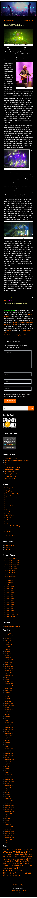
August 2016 (8, 673)
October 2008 (8, 835)
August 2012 (8, 735)
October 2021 (8, 638)
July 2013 (7, 712)
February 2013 (8, 722)
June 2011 (7, 766)
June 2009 (7, 818)
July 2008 (7, 842)
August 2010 (8, 788)
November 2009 (9, 807)
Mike (8, 861)
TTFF (21, 873)
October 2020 (8, 644)
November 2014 (9, 686)
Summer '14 (5, 868)
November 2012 (9, 729)
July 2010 (7, 790)
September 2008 (9, 837)
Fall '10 (11, 856)
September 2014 (9, 688)
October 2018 (8, 655)
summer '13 (28, 866)
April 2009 (7, 822)
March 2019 (7, 653)
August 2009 (8, 814)
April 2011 (7, 770)
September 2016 (9, 670)
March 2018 (7, 657)
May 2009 (7, 820)
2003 (31, 849)
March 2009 (7, 824)
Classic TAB (11, 854)
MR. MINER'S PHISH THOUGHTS (18, 9)
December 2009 (9, 805)
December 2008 (9, 831)
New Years (27, 861)
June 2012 (7, 740)
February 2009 (8, 827)
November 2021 (9, 636)
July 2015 (7, 677)
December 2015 (9, 675)
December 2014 (9, 683)
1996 (11, 849)
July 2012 (7, 738)
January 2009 (8, 829)
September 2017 (9, 662)
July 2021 (7, 642)
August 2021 (8, 640)
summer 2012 (9, 870)
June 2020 (7, 647)
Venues (28, 873)
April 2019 (7, 651)
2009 (5, 852)
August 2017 (8, 664)
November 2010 (9, 781)
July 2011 (7, 764)
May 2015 (7, 679)
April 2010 (7, 796)
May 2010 (7, 794)
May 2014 (7, 696)
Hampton (13, 859)
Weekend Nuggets (11, 875)
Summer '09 (8, 866)
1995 (7, 849)
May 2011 (7, 768)
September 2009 (9, 811)
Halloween (6, 859)
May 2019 (7, 649)
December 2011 (8, 753)
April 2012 (7, 744)
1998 (19, 849)
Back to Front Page (18, 885)
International (20, 859)
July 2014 (7, 692)
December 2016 (9, 666)
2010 (12, 852)
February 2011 (8, 774)
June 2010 (7, 792)
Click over (9, 330)
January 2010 (8, 803)
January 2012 (8, 751)
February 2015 (8, 681)
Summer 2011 (14, 335)
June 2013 (7, 714)
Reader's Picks (7, 863)
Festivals (29, 856)
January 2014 (8, 701)
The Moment (8, 873)
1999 (23, 849)
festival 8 (22, 856)
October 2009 (8, 809)
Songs (26, 863)
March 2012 (7, 746)
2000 (27, 849)
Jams (27, 859)
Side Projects (18, 863)
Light (5, 300)
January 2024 (8, 634)
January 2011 (8, 777)
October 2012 (8, 731)
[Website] (17, 389)
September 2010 (9, 785)
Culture (28, 854)
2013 (28, 852)
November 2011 (8, 755)
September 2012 (9, 733)
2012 (23, 852)
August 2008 (8, 840)
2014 (4, 854)
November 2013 (9, 705)
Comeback (19, 854)
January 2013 (8, 725)
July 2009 (7, 816)
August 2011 (7, 761)
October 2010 (8, 783)
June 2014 (7, 694)
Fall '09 (5, 856)
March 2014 (7, 699)
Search (31, 408)
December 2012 (8, 727)
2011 (8, 335)
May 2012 (7, 742)
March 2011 (7, 772)
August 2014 (8, 690)
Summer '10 (19, 866)
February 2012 (8, 748)
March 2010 (7, 798)
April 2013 (7, 718)
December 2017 (8, 660)
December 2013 (9, 703)
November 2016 (9, 668)
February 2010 (8, 801)
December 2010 (9, 779)
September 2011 (9, 759)
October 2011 (8, 757)
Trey (16, 873)
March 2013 (7, 720)
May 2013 (7, 716)
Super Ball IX (22, 335)
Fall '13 (17, 856)
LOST (4, 861)
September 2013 (9, 709)
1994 (4, 849)
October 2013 (8, 707)
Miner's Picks (16, 861)
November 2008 (9, 833)
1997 (15, 849)
